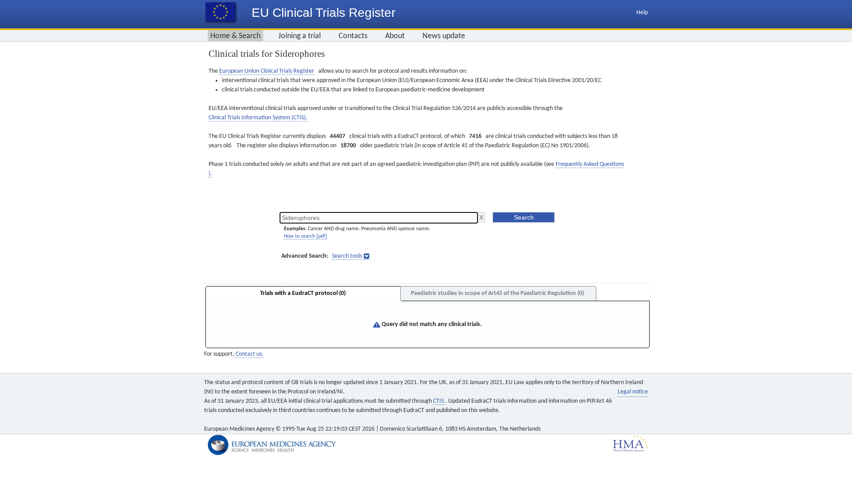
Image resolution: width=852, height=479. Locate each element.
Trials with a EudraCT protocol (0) (303, 293)
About (395, 36)
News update (443, 36)
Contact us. (250, 354)
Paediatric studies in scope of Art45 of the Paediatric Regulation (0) (497, 293)
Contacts (353, 36)
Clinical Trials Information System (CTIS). (258, 117)
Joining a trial (299, 36)
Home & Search (235, 36)
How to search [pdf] (305, 236)
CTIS (439, 401)
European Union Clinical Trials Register (266, 71)
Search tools (347, 256)
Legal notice (633, 392)
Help (642, 12)
